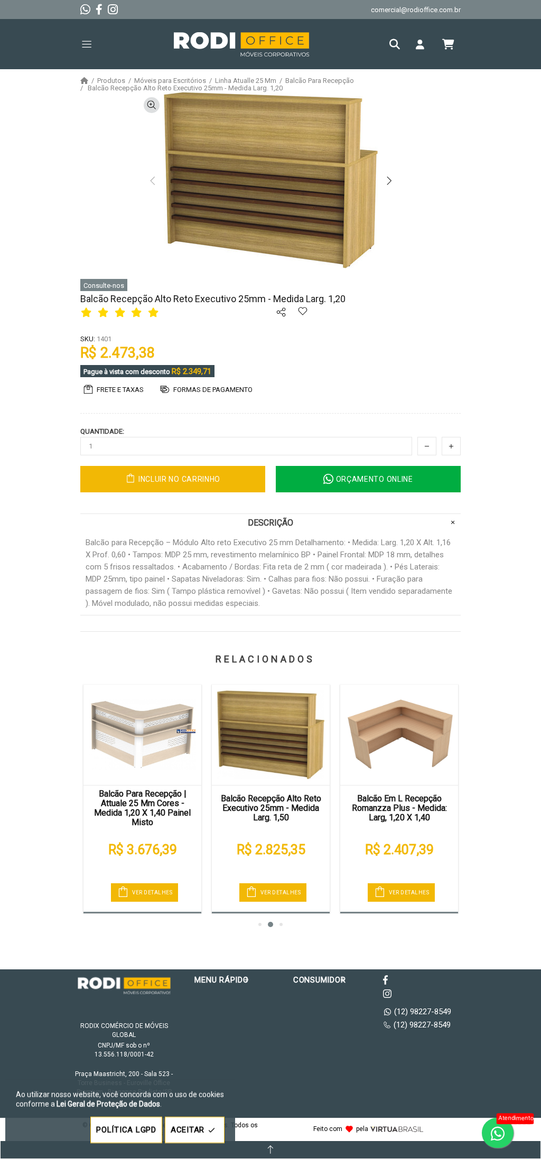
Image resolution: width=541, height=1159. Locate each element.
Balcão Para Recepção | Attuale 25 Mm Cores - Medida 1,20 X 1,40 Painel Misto (142, 808)
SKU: (87, 339)
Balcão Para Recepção (319, 81)
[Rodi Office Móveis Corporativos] (241, 44)
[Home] (84, 81)
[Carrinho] (448, 44)
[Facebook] (99, 9)
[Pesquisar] (397, 44)
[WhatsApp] (85, 9)
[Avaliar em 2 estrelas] (104, 312)
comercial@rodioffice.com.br (416, 10)
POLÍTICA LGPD (126, 1130)
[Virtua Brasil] (396, 1129)
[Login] (422, 44)
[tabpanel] (142, 799)
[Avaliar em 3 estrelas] (121, 312)
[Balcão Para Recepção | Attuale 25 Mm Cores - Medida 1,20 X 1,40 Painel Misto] (142, 735)
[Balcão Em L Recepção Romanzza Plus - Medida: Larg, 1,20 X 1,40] (399, 735)
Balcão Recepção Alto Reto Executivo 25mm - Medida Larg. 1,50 (271, 808)
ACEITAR (187, 1130)
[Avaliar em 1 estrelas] (87, 312)
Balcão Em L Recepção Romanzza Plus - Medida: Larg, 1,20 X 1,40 (399, 808)
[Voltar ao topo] (270, 1150)
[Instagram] (113, 9)
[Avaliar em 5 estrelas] (154, 312)
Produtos (111, 81)
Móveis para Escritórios (170, 81)
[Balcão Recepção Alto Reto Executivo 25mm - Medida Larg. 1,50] (271, 735)
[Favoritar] (302, 318)
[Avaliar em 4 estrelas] (137, 312)
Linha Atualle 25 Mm (245, 81)
